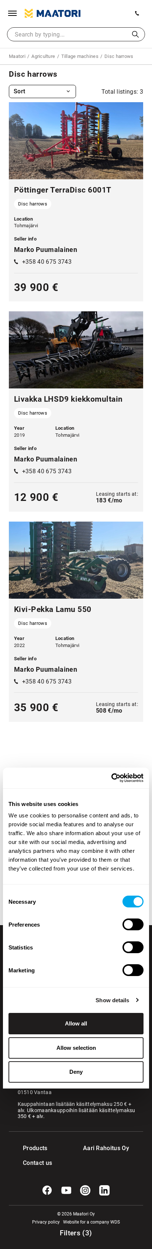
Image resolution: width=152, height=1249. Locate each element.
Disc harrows (32, 204)
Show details (112, 1000)
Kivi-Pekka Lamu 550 (52, 609)
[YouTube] (66, 1190)
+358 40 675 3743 (47, 261)
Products (35, 1148)
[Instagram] (85, 1190)
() (76, 1233)
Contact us (37, 1162)
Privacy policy (46, 1222)
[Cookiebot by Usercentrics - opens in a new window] (111, 778)
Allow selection (76, 1048)
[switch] (133, 924)
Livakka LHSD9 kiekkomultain (68, 399)
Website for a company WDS (91, 1222)
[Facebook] (47, 1190)
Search (135, 34)
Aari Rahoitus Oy (106, 1148)
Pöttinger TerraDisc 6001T (62, 190)
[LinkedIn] (104, 1190)
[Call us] (137, 13)
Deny (76, 1072)
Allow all (76, 1023)
